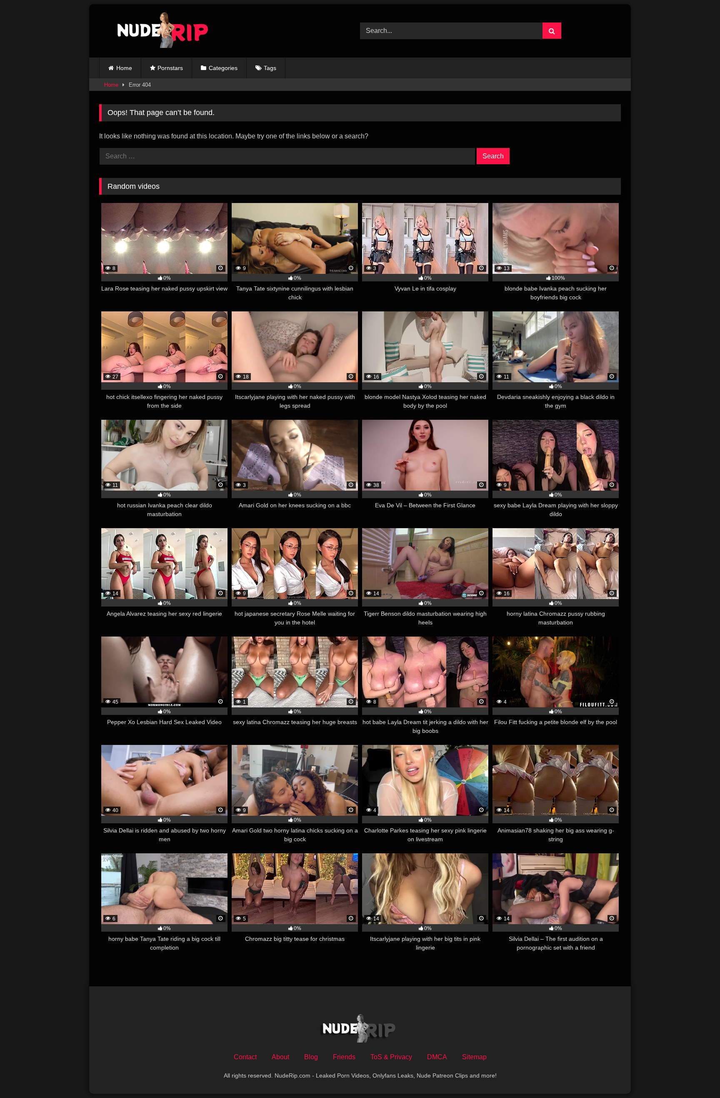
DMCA (437, 1056)
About (280, 1056)
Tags (270, 68)
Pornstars (170, 68)
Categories (223, 68)
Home (124, 68)
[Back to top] (694, 1073)
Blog (311, 1056)
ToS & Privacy (391, 1056)
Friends (344, 1056)
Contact (245, 1056)
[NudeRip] (157, 31)
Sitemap (474, 1056)
